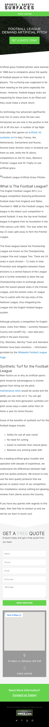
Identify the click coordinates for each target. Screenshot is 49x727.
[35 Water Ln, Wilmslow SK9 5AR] (25, 655)
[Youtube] (27, 720)
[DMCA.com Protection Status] (24, 713)
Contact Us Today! (24, 695)
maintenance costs (10, 390)
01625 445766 (24, 673)
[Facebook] (22, 720)
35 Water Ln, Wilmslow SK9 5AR (24, 661)
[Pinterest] (32, 720)
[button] (44, 7)
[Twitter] (17, 720)
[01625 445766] (25, 668)
